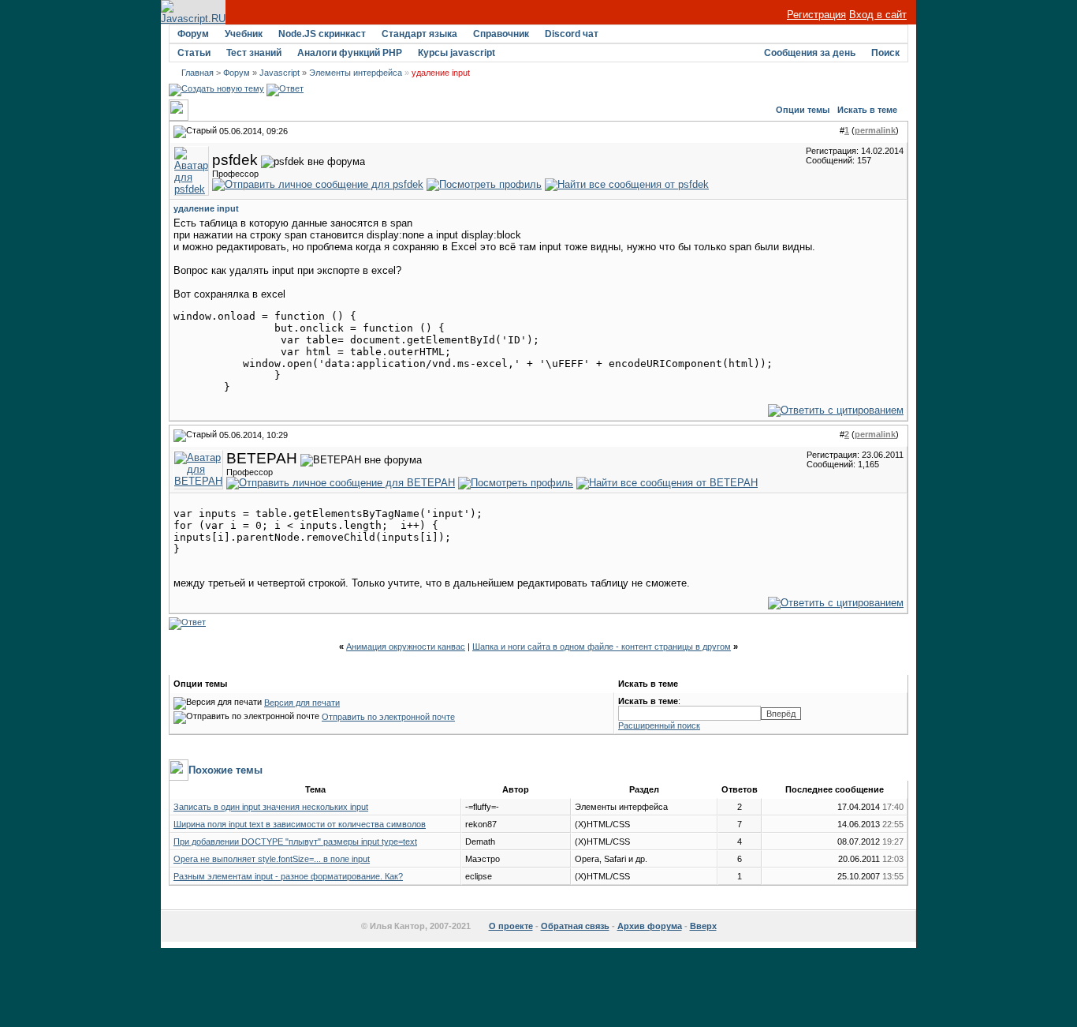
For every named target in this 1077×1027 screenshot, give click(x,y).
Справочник (501, 33)
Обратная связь (575, 926)
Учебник (244, 33)
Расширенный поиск (659, 725)
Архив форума (649, 926)
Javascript (279, 72)
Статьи (194, 52)
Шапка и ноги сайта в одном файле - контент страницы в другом (601, 646)
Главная (197, 72)
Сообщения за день (809, 52)
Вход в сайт (878, 15)
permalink (875, 130)
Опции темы (802, 109)
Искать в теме (867, 109)
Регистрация (816, 15)
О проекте (511, 926)
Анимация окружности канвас (405, 646)
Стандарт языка (419, 33)
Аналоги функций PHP (349, 52)
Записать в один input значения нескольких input (270, 806)
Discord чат (571, 33)
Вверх (703, 926)
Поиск (885, 52)
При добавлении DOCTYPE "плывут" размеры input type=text (295, 841)
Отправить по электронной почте (388, 717)
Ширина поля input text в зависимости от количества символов (299, 824)
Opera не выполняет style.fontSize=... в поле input (271, 859)
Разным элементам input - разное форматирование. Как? (288, 876)
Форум (193, 33)
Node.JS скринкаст (322, 33)
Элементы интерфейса (355, 72)
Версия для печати (302, 702)
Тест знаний (253, 52)
